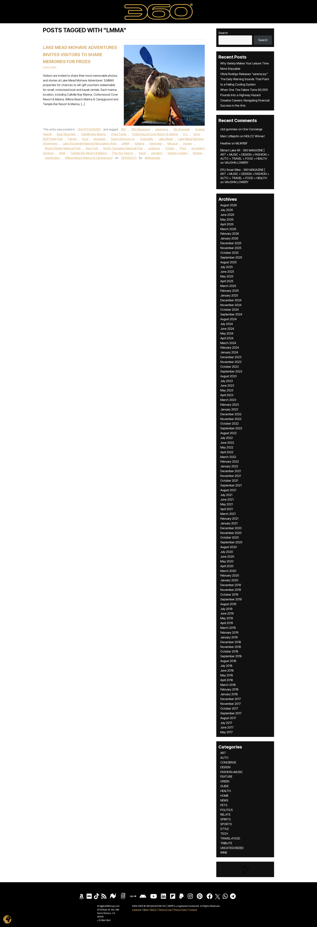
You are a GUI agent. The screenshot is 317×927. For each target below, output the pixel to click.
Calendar (136, 909)
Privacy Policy (180, 909)
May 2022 (226, 447)
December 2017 (230, 699)
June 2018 (227, 670)
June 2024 (227, 328)
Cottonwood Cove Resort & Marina (155, 134)
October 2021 (229, 480)
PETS (223, 805)
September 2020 (231, 542)
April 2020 (227, 566)
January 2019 (229, 637)
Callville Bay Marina (93, 134)
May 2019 (226, 618)
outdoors (154, 148)
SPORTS (226, 824)
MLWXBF (241, 143)
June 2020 (227, 556)
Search (223, 33)
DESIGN (225, 767)
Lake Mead (165, 139)
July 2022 (226, 438)
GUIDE (224, 786)
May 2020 (227, 561)
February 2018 (229, 689)
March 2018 (228, 685)
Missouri (172, 143)
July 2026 (226, 210)
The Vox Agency (123, 153)
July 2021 (226, 495)
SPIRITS (225, 819)
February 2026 (229, 233)
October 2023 (229, 366)
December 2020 (231, 528)
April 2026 (227, 224)
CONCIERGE (228, 762)
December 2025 (230, 243)
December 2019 (230, 585)
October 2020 (229, 537)
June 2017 (227, 727)
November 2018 (230, 647)
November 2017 (230, 704)
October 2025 (229, 253)
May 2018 (226, 675)
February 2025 (229, 290)
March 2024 (228, 343)
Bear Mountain (66, 134)
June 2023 (227, 385)
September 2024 (231, 314)
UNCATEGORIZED (89, 129)
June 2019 (227, 613)
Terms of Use (165, 909)
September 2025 (231, 257)
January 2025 (229, 295)
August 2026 (228, 205)
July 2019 (226, 609)
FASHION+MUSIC (231, 772)
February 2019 (229, 632)
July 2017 (226, 723)
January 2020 (229, 580)
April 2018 (226, 680)
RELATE (225, 814)
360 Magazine (140, 129)
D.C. (185, 134)
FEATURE (226, 776)
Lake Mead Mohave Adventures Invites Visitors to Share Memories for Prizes (80, 54)
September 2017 (231, 713)
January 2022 (229, 466)
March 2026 (228, 229)
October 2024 (229, 309)
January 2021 (229, 523)
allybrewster (152, 158)
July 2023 (226, 381)
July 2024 (226, 324)
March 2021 (228, 514)
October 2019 (229, 594)
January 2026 (229, 238)
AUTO (224, 757)
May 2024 (226, 333)
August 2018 (228, 661)
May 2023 (226, 390)
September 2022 (231, 428)
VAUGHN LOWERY (236, 162)
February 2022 (229, 461)
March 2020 (228, 571)
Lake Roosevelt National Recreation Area (89, 143)
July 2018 (226, 666)
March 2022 (228, 457)
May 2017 (226, 732)
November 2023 (230, 362)
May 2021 (226, 504)
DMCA (153, 909)
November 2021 (230, 476)
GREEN (224, 781)
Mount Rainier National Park (63, 148)
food (85, 139)
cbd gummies (229, 129)
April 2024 (226, 338)
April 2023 (226, 395)
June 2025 (227, 271)
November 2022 (230, 419)
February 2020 (229, 575)
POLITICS (226, 810)
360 (123, 129)
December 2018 (230, 642)
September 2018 (231, 656)
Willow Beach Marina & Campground (88, 158)
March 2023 (228, 400)
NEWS (224, 800)
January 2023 (229, 409)
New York (92, 148)
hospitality (146, 139)
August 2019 (228, 604)
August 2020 (228, 547)
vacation (156, 153)
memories (155, 143)
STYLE (224, 829)
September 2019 (231, 599)
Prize (183, 148)
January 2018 (229, 694)
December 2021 (230, 471)
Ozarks (169, 148)
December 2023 (230, 357)
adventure (161, 129)
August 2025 (228, 262)
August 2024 (228, 319)
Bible (145, 909)
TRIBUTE (226, 843)
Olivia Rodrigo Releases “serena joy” (244, 74)
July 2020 (226, 552)
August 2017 (228, 718)
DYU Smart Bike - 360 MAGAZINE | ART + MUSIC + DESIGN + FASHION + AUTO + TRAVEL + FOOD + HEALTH (244, 174)
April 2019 (226, 623)
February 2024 (229, 347)
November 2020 (231, 533)
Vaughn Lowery (177, 153)
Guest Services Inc (123, 139)
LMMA (125, 143)
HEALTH (225, 791)
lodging (139, 143)
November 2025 (230, 248)
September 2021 (231, 485)
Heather (225, 143)
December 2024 (230, 300)
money (187, 143)
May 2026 (227, 219)
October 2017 (229, 708)
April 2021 (226, 509)
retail (62, 153)
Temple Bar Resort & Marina (88, 153)
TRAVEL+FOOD (230, 838)
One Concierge (252, 129)
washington (52, 158)
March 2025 (228, 286)
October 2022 (229, 423)
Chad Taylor (119, 134)
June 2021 (227, 499)
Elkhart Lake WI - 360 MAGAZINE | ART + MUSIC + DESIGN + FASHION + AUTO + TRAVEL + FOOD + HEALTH (244, 154)
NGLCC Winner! (254, 136)
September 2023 (231, 371)
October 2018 (229, 651)
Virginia (197, 153)
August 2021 (228, 490)
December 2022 (230, 414)
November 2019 (230, 590)
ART (223, 753)
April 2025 (226, 281)
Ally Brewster (181, 129)
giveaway (99, 139)
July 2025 (226, 267)
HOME (224, 795)
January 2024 (229, 352)
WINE (223, 852)
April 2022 (226, 452)
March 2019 (228, 628)
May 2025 (226, 276)
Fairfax (72, 139)
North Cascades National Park (123, 148)
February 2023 (229, 404)
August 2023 (228, 376)
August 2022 (228, 433)
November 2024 (230, 305)
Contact (193, 909)
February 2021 (229, 518)
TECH (224, 833)
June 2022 (227, 442)
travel (142, 153)
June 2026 (227, 215)
